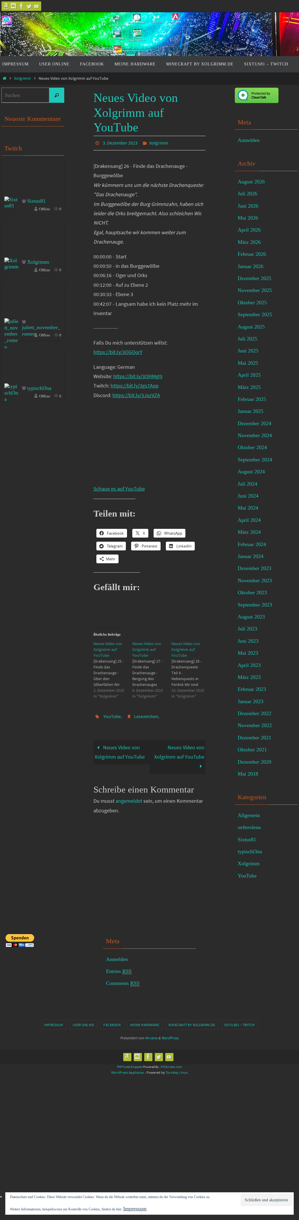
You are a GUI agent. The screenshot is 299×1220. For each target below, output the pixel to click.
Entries (119, 971)
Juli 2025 (247, 339)
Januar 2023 (250, 701)
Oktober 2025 (252, 302)
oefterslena (249, 827)
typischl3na (39, 388)
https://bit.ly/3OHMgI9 (137, 374)
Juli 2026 (247, 194)
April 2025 (249, 375)
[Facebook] (21, 6)
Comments (123, 983)
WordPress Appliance (127, 1072)
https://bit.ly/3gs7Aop (135, 384)
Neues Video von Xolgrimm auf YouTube (120, 749)
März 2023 (249, 677)
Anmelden (249, 140)
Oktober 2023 (252, 592)
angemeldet (129, 797)
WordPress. (170, 1037)
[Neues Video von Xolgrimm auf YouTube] (112, 668)
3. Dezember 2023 (120, 142)
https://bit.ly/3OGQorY (117, 350)
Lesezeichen (146, 714)
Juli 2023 (247, 629)
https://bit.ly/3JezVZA (136, 393)
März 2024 (249, 532)
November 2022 (255, 725)
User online (83, 1025)
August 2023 (251, 617)
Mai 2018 (248, 774)
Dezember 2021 (254, 738)
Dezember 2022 (254, 713)
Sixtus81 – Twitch (239, 1025)
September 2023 (255, 605)
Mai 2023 (248, 653)
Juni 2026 (248, 206)
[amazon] (6, 6)
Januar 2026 (250, 266)
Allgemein (249, 815)
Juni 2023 (248, 641)
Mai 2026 (248, 218)
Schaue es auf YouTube (119, 487)
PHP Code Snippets (129, 1067)
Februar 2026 (252, 254)
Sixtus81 (36, 201)
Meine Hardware (144, 1025)
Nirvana (151, 1037)
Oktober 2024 (252, 447)
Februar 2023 (252, 689)
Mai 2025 (248, 363)
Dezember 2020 (254, 762)
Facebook (112, 1025)
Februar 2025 (252, 399)
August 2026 (251, 182)
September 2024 (255, 460)
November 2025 (255, 290)
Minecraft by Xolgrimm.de (191, 1025)
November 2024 (255, 435)
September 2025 (255, 314)
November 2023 (255, 580)
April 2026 (249, 230)
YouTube (112, 714)
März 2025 (249, 387)
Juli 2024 (247, 484)
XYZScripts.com (171, 1067)
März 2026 (249, 242)
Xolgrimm (22, 78)
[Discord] (13, 6)
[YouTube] (36, 6)
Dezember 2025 (254, 278)
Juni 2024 (248, 496)
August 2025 (251, 327)
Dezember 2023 (254, 568)
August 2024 (251, 472)
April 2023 (249, 665)
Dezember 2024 (254, 423)
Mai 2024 (248, 508)
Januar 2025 (250, 411)
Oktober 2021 (252, 749)
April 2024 (249, 520)
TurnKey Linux (177, 1072)
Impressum (53, 1025)
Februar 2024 (252, 544)
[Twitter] (29, 6)
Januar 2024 (250, 556)
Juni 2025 (248, 351)
